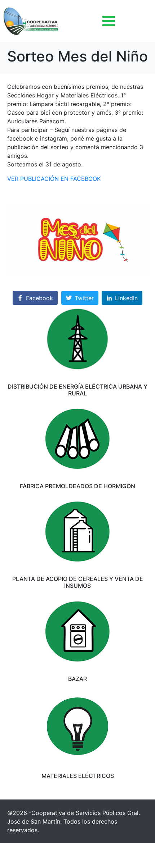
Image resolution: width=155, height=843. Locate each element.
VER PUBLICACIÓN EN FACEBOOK (54, 178)
